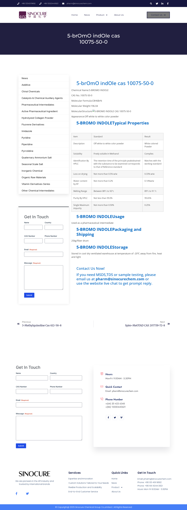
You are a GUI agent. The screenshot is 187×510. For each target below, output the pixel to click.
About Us (119, 15)
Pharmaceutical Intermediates (38, 104)
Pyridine (26, 137)
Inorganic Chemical (32, 170)
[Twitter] (114, 417)
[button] (151, 3)
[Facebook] (108, 417)
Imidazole (27, 131)
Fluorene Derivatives (33, 124)
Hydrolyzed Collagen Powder (37, 118)
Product (100, 15)
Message (32, 263)
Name (26, 222)
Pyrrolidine (27, 151)
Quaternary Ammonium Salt (37, 157)
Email (30, 249)
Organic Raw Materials (34, 177)
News (87, 15)
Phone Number (51, 236)
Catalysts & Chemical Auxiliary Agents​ (42, 98)
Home (74, 15)
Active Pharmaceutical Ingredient (40, 111)
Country (48, 222)
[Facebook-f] (16, 493)
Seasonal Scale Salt (32, 164)
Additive (26, 85)
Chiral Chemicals (31, 91)
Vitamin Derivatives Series (36, 184)
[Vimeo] (121, 417)
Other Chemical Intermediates (38, 190)
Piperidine (27, 144)
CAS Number (29, 236)
